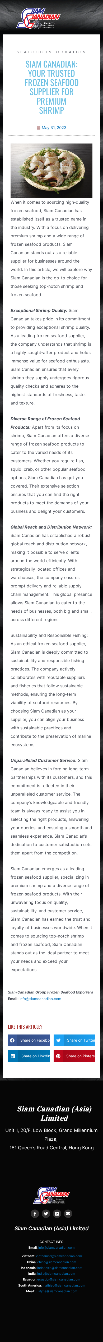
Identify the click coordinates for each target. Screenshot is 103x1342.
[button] (78, 9)
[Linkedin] (57, 1214)
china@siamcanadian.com (56, 1262)
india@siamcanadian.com (56, 1274)
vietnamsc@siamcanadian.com (59, 1256)
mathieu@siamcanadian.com (64, 1285)
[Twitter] (46, 1214)
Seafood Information (52, 52)
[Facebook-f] (35, 1214)
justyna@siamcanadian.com (56, 1291)
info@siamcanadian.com (40, 999)
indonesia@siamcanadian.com (59, 1268)
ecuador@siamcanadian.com (58, 1279)
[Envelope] (68, 1214)
